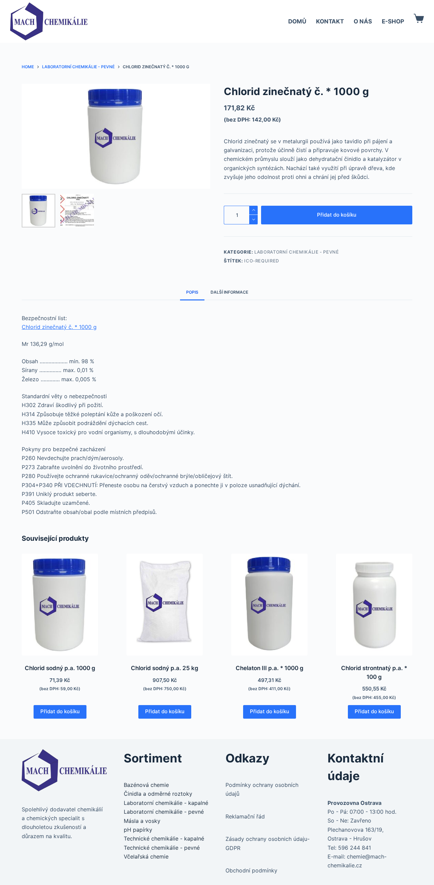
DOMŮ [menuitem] (297, 21)
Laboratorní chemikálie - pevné (296, 252)
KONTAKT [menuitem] (330, 21)
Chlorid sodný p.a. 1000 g (60, 668)
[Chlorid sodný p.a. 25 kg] (164, 605)
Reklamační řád (245, 816)
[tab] (192, 292)
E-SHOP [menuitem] (393, 21)
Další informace (229, 292)
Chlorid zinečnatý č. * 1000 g (59, 327)
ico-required (261, 260)
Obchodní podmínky (251, 870)
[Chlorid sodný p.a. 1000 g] (60, 605)
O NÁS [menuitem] (363, 21)
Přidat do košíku (336, 214)
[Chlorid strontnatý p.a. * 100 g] (374, 605)
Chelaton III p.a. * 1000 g (269, 668)
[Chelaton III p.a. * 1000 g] (269, 605)
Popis (192, 292)
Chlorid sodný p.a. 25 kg (164, 668)
